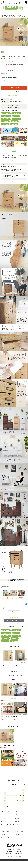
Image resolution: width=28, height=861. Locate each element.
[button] (1, 32)
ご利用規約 (3, 834)
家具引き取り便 (18, 811)
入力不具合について (5, 814)
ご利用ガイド (3, 828)
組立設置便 (17, 818)
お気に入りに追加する (15, 91)
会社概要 (17, 821)
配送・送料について (5, 837)
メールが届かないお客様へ (20, 831)
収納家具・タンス (10, 15)
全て (7, 675)
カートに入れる (15, 87)
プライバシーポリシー (5, 811)
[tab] (14, 611)
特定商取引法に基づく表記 (6, 831)
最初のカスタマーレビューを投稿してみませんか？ (14, 620)
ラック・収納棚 (18, 15)
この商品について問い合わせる (14, 95)
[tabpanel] (14, 8)
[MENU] (25, 2)
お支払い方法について (19, 834)
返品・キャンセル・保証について (7, 824)
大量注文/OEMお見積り (19, 828)
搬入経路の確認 (4, 818)
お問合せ (17, 814)
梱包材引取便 (3, 821)
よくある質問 (17, 824)
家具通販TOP (3, 15)
